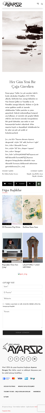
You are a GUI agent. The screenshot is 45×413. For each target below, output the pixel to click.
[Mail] (22, 359)
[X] (28, 359)
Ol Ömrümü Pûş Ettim (11, 227)
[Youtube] (34, 359)
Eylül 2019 (6, 224)
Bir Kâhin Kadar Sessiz (10, 174)
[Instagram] (16, 359)
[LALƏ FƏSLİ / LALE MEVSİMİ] (33, 248)
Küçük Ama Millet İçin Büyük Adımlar (35, 175)
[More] (38, 184)
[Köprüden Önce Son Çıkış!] (12, 248)
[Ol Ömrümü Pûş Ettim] (12, 210)
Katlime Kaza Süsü (30, 227)
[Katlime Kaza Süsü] (33, 210)
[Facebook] (10, 359)
